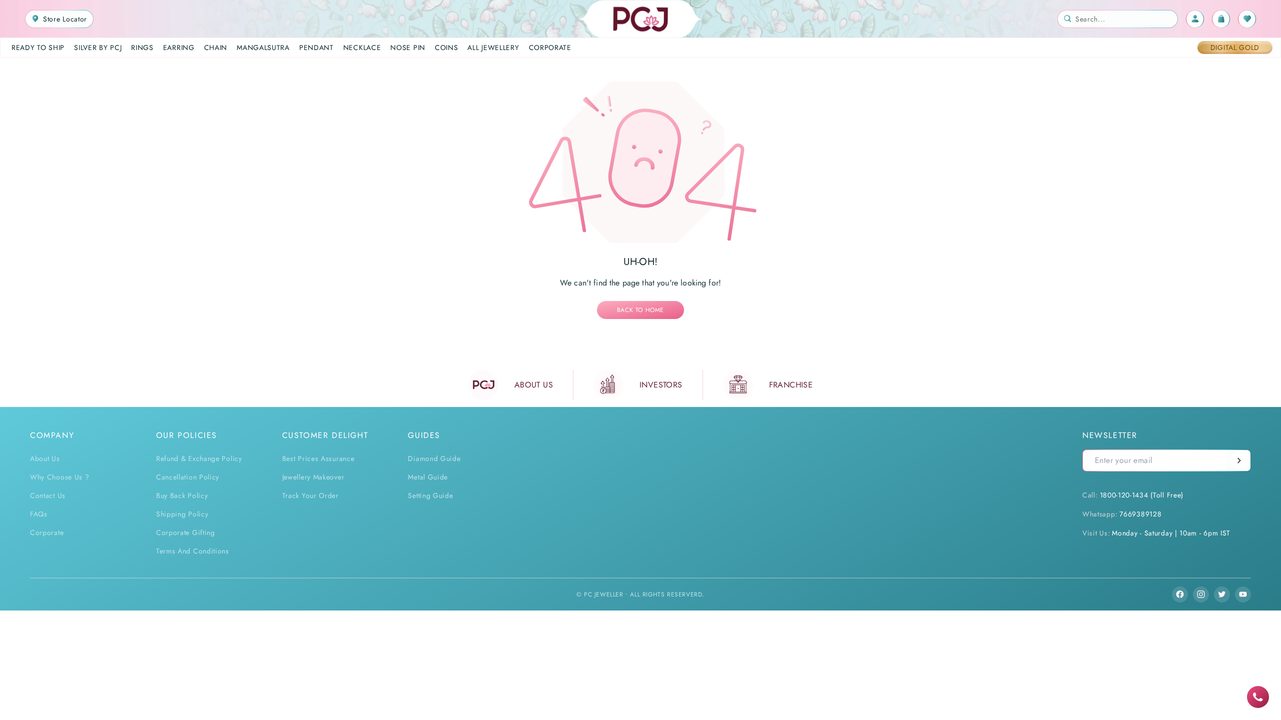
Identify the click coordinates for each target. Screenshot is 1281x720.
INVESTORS (661, 384)
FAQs (39, 514)
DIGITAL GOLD (1234, 47)
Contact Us (48, 495)
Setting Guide (430, 495)
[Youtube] (1243, 594)
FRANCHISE (791, 384)
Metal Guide (428, 477)
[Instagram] (1201, 594)
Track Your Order (310, 495)
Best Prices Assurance (318, 459)
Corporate (47, 533)
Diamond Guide (434, 459)
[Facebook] (1180, 594)
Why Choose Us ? (60, 477)
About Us (45, 459)
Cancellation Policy (187, 477)
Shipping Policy (182, 514)
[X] (1222, 594)
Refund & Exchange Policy (199, 459)
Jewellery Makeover (313, 477)
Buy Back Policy (182, 495)
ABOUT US (533, 384)
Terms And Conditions (192, 551)
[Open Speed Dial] (1258, 697)
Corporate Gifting (185, 533)
